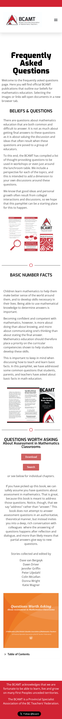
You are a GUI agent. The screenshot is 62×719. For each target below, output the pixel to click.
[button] (56, 20)
